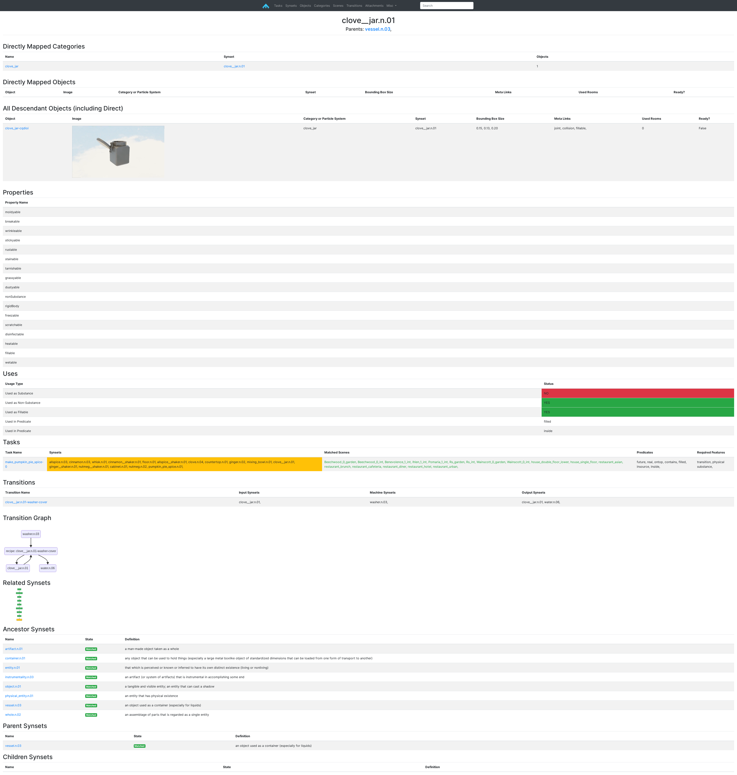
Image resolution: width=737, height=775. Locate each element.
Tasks (278, 5)
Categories (322, 5)
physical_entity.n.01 (19, 696)
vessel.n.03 (377, 29)
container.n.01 (15, 658)
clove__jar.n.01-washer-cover (26, 502)
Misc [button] (390, 5)
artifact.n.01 (13, 649)
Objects (305, 5)
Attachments (374, 5)
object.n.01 (13, 686)
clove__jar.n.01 (234, 66)
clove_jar (11, 66)
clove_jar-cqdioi (17, 128)
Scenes (338, 5)
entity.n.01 (12, 667)
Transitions (354, 5)
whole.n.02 (13, 714)
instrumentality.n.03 (19, 677)
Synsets (291, 5)
